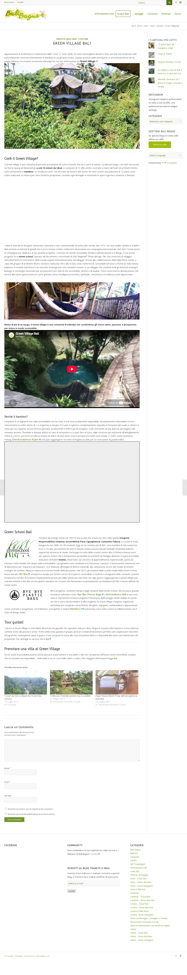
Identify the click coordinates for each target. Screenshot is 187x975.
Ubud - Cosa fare (156, 26)
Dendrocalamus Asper (26, 439)
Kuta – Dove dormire (140, 882)
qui (47, 639)
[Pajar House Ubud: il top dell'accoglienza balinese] (117, 682)
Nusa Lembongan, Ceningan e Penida (148, 918)
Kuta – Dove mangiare (141, 885)
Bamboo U (76, 608)
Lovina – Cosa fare (139, 903)
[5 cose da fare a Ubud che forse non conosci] (25, 682)
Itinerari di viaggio (139, 874)
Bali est (134, 853)
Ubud (146, 26)
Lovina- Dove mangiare (142, 914)
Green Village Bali (72, 43)
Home (139, 26)
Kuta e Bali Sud (137, 889)
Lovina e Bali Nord (139, 911)
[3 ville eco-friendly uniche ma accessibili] (71, 682)
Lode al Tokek (165, 53)
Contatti (20, 2)
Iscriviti (72, 891)
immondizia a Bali (116, 594)
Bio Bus (23, 574)
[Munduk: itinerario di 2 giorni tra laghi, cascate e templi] (2, 488)
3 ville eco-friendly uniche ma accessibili (70, 695)
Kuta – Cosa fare (138, 878)
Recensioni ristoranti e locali (144, 921)
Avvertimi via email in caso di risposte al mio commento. (30, 809)
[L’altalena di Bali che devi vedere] (184, 488)
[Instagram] (180, 2)
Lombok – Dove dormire (142, 900)
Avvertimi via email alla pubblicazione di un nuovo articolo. (31, 814)
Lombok (134, 892)
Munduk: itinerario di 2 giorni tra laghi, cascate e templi (170, 83)
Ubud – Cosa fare (139, 932)
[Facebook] (176, 2)
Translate (172, 162)
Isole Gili (134, 871)
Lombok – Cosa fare (140, 896)
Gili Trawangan (137, 863)
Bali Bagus (135, 849)
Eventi (133, 860)
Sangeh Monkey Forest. (169, 61)
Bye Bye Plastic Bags (89, 594)
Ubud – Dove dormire (141, 936)
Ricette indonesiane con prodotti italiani (150, 925)
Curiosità (60, 39)
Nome (7, 768)
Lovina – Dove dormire (141, 907)
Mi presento (9, 2)
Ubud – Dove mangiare (141, 939)
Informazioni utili (138, 867)
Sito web (7, 796)
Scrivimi (94, 853)
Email (7, 782)
